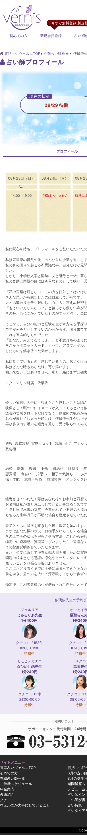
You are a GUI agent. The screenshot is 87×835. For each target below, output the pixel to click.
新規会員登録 (51, 35)
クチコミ (7, 800)
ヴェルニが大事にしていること (25, 805)
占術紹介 (7, 794)
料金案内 (7, 789)
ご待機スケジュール (16, 783)
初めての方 (18, 35)
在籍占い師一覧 (12, 778)
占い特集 (75, 805)
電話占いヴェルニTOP (18, 767)
